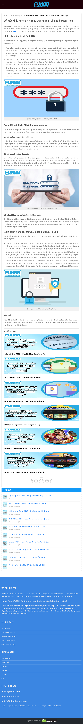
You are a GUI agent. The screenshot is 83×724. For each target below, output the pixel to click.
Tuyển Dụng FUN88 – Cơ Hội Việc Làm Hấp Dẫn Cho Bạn (27, 557)
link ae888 (63, 606)
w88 (69, 606)
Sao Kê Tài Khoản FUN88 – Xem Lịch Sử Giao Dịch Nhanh (22, 378)
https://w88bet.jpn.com (71, 611)
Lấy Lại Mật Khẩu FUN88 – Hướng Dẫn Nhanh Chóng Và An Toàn (25, 354)
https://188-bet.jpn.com (51, 606)
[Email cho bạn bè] (43, 480)
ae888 (61, 608)
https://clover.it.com (32, 608)
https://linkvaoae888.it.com (10, 614)
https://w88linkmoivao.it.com (15, 608)
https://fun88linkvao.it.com (33, 606)
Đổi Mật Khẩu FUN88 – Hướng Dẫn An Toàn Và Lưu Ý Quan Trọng (30, 519)
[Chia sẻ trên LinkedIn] (50, 480)
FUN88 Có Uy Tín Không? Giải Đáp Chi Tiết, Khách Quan (22, 448)
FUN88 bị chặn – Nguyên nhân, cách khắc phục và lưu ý (22, 425)
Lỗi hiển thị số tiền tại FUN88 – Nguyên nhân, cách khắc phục (24, 401)
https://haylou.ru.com (51, 608)
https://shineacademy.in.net (39, 611)
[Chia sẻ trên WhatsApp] (32, 480)
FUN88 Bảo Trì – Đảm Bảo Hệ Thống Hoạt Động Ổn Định (27, 565)
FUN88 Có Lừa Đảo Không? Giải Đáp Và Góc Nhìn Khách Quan (29, 550)
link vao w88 (69, 608)
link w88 (26, 611)
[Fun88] (41, 4)
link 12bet (24, 614)
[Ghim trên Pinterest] (47, 480)
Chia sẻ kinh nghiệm (16, 16)
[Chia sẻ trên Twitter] (39, 480)
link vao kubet (58, 611)
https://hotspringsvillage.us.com (12, 611)
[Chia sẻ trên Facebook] (36, 480)
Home (5, 16)
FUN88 (15, 31)
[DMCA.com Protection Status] (49, 721)
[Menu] (3, 4)
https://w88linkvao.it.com (15, 606)
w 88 (51, 611)
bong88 (73, 606)
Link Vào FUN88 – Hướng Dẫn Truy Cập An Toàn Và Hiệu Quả (24, 472)
